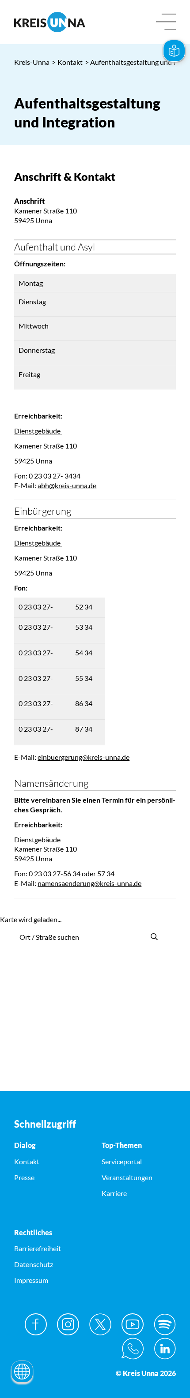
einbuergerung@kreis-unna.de (83, 757)
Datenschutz (33, 1264)
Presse (24, 1177)
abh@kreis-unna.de (67, 485)
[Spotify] (165, 1324)
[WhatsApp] (133, 1349)
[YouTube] (133, 1324)
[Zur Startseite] (51, 22)
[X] (100, 1324)
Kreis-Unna (31, 62)
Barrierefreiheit (37, 1248)
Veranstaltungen (127, 1177)
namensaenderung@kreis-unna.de (89, 883)
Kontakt (67, 62)
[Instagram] (68, 1324)
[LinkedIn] (165, 1349)
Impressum (31, 1280)
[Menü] (166, 22)
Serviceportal (122, 1161)
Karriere (114, 1193)
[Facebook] (36, 1324)
